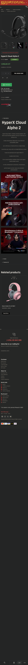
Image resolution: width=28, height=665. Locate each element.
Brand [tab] (4, 259)
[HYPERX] (6, 105)
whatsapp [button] (7, 84)
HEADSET (7, 97)
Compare (7, 78)
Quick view (16, 278)
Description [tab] (6, 118)
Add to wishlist (3, 78)
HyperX (6, 59)
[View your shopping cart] (26, 6)
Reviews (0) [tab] (6, 262)
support (10, 91)
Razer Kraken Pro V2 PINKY (8, 306)
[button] (1, 2)
